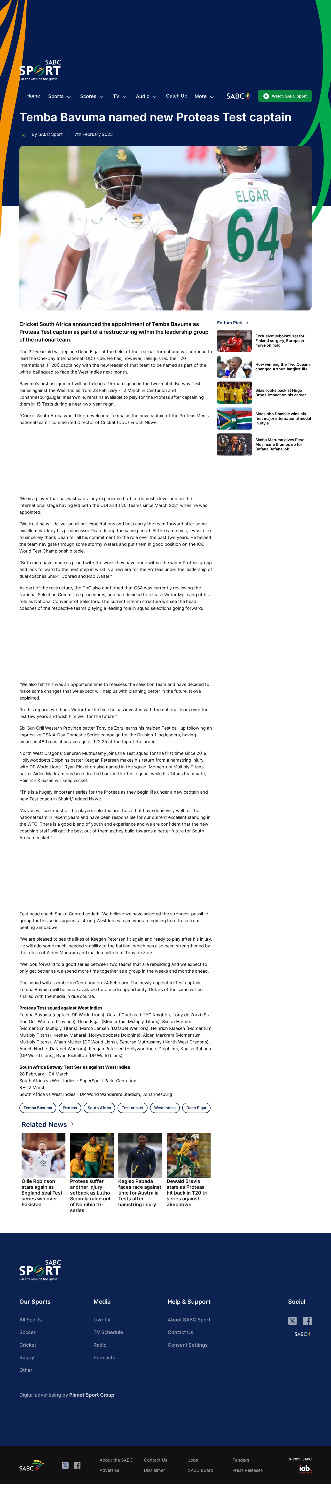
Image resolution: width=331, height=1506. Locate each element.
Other (25, 1370)
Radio (100, 1345)
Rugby (26, 1357)
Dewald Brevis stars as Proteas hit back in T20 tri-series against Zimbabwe (188, 1192)
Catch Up (176, 96)
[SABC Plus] (303, 1334)
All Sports (30, 1320)
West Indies (165, 1107)
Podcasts (104, 1357)
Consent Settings (188, 1345)
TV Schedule (108, 1332)
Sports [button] (56, 96)
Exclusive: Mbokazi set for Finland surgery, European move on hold (279, 341)
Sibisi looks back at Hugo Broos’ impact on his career (280, 392)
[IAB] (305, 1469)
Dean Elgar (196, 1107)
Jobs (193, 1460)
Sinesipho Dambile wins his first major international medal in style (283, 418)
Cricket (27, 1345)
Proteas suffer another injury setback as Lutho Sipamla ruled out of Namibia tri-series (90, 1195)
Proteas (70, 1107)
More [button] (201, 96)
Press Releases (247, 1470)
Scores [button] (88, 96)
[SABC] (32, 1465)
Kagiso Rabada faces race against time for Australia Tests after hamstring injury (139, 1192)
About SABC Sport (189, 1320)
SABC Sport (50, 134)
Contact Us (180, 1332)
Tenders (240, 1460)
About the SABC (116, 1460)
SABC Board (200, 1470)
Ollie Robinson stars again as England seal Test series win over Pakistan (42, 1192)
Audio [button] (143, 96)
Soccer (27, 1332)
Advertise (109, 1470)
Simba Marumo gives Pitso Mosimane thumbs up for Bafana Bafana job (280, 444)
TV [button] (116, 96)
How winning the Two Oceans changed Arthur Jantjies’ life (283, 366)
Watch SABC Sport (289, 96)
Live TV (102, 1320)
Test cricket (132, 1107)
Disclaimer (154, 1470)
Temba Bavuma (38, 1107)
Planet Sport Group (91, 1395)
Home (33, 96)
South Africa (99, 1107)
